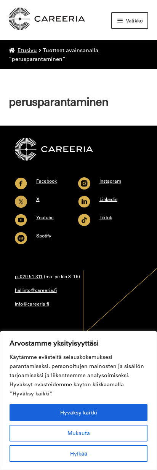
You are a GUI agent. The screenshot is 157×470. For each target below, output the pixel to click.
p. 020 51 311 (29, 276)
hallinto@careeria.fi (36, 290)
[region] (78, 400)
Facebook (46, 181)
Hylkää (78, 453)
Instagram (110, 181)
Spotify (43, 236)
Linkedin (108, 199)
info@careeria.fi (32, 304)
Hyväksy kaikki (78, 412)
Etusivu (27, 50)
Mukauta (78, 433)
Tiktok (105, 217)
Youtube (45, 217)
